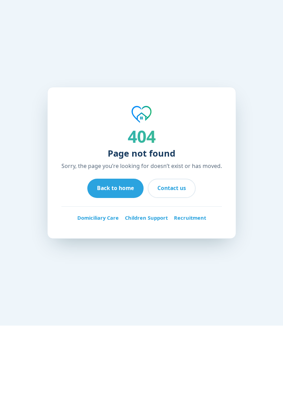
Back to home (115, 188)
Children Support (146, 217)
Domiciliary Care (98, 217)
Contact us (171, 188)
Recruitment (190, 217)
